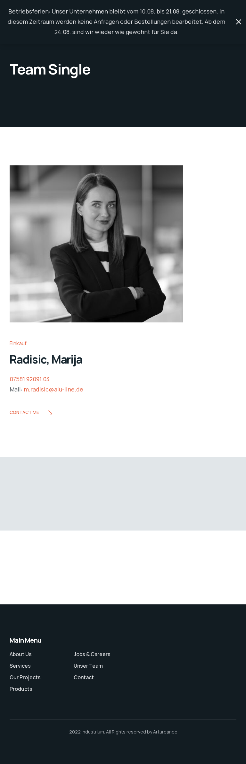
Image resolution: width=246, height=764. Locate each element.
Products (21, 688)
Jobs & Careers (92, 654)
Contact (84, 677)
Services (20, 665)
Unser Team (88, 665)
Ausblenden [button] (238, 21)
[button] (14, 750)
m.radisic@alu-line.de (53, 389)
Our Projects (25, 677)
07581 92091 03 (29, 379)
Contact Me (24, 412)
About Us (21, 654)
